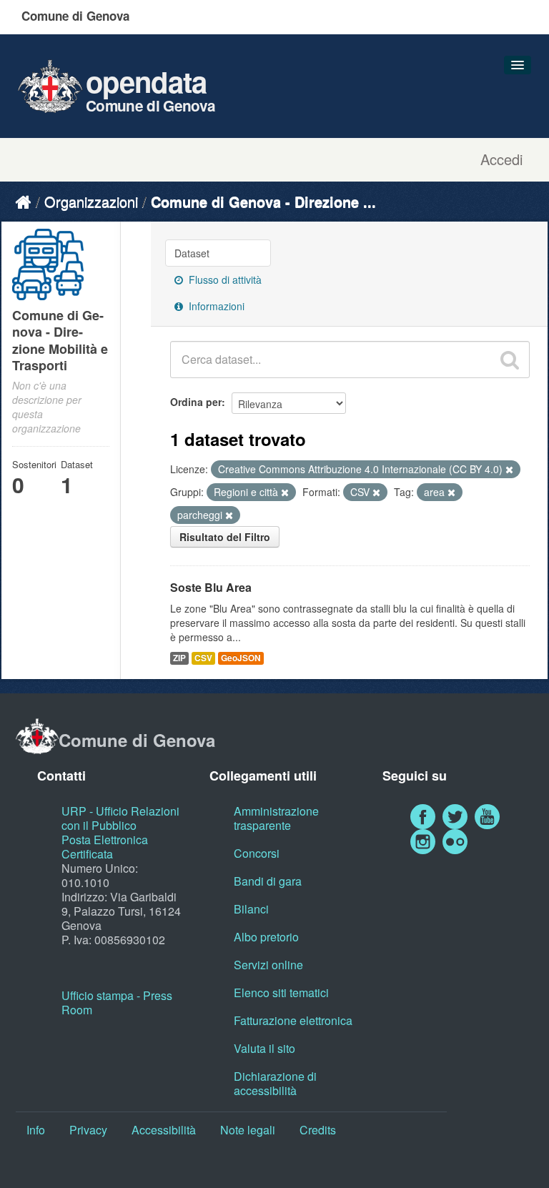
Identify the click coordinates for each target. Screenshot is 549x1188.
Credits (318, 1130)
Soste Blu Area (211, 587)
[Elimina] (509, 469)
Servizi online (268, 964)
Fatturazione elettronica (293, 1020)
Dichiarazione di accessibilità (275, 1083)
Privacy (88, 1130)
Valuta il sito (264, 1048)
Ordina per (196, 402)
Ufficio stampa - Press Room (116, 1002)
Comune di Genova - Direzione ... (263, 201)
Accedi (501, 159)
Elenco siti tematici (281, 992)
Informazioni (215, 306)
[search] (509, 359)
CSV (203, 658)
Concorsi (257, 853)
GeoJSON (241, 658)
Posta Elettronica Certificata (104, 846)
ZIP (179, 658)
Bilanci (251, 909)
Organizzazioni (91, 201)
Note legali (247, 1130)
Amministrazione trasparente (276, 818)
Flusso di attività (224, 279)
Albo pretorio (266, 937)
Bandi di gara (268, 881)
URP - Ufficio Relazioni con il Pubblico (120, 818)
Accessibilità (164, 1130)
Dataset (191, 253)
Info (35, 1130)
